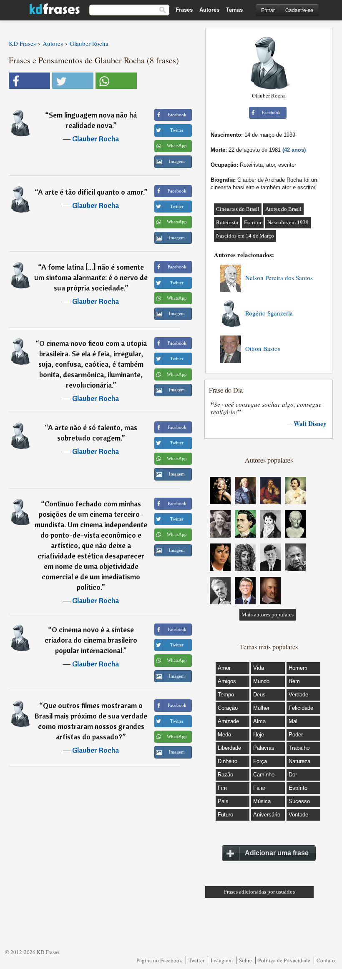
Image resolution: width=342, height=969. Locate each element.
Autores (209, 10)
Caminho (263, 774)
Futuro (225, 814)
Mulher (261, 708)
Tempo (226, 694)
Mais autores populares (267, 614)
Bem (294, 681)
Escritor (253, 222)
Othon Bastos (262, 348)
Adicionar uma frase (277, 852)
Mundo (261, 681)
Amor (224, 668)
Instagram (222, 960)
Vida (258, 668)
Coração (228, 708)
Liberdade (229, 748)
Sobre (245, 960)
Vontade (298, 814)
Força (260, 761)
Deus (259, 694)
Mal (293, 721)
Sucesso (299, 801)
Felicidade (301, 708)
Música (262, 801)
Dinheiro (227, 761)
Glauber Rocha (95, 138)
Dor (293, 774)
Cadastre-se (299, 9)
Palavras (263, 748)
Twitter (196, 960)
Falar (259, 788)
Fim (222, 788)
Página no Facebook (159, 960)
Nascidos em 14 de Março (245, 236)
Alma (259, 721)
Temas (234, 10)
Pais (223, 801)
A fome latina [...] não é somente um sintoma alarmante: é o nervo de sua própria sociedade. (91, 277)
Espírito (298, 788)
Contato (326, 960)
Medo (224, 734)
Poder (296, 734)
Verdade (298, 694)
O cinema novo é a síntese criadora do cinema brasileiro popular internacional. (91, 640)
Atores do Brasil (283, 209)
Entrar (268, 9)
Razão (225, 774)
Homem (298, 668)
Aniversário (266, 814)
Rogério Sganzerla (269, 313)
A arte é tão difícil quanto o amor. (91, 192)
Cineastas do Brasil (237, 209)
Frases (184, 10)
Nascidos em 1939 (288, 222)
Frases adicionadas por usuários (259, 892)
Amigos (227, 681)
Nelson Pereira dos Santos (279, 277)
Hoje (258, 734)
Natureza (299, 761)
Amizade (228, 721)
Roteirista (227, 222)
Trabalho (299, 748)
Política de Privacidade (284, 960)
